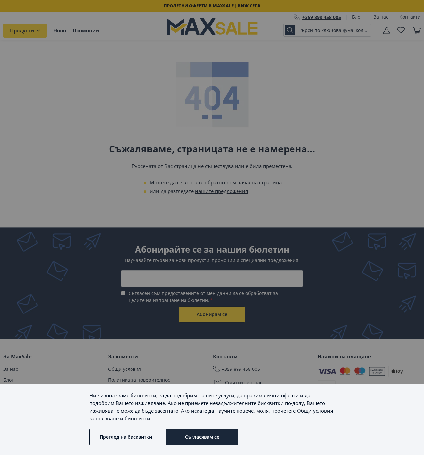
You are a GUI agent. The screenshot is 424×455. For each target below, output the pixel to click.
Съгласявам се (202, 437)
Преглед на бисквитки (126, 437)
